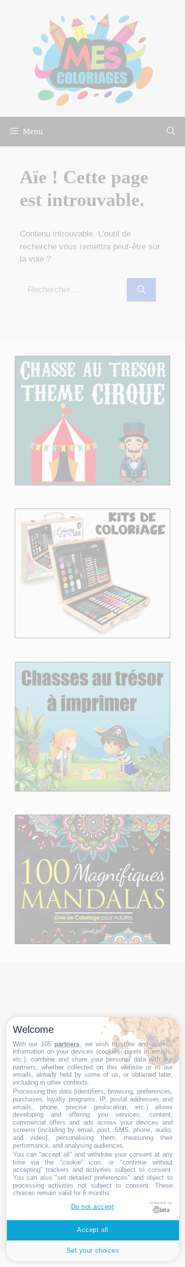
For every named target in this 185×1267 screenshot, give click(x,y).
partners (66, 1044)
